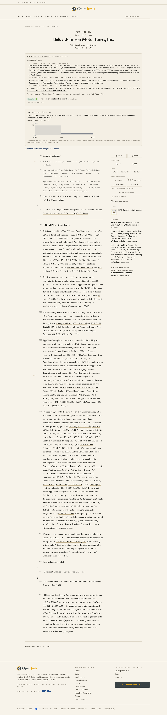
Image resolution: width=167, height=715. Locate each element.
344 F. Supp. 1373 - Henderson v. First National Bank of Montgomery (79, 77)
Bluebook (137, 172)
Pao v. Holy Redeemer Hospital (66, 85)
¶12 (40, 411)
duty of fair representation (83, 263)
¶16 (40, 581)
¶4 (41, 181)
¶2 (41, 161)
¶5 (41, 196)
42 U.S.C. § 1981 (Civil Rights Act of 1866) (49, 88)
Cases (20, 16)
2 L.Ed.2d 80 (48, 326)
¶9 (41, 277)
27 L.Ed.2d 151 (75, 484)
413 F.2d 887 (66, 487)
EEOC (45, 234)
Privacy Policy (109, 709)
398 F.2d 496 (59, 447)
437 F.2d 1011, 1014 (52, 616)
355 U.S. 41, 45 (80, 323)
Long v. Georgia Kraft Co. (61, 437)
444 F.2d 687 (72, 358)
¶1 (41, 155)
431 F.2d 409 (82, 213)
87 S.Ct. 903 (69, 270)
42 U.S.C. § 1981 (56, 263)
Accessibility (41, 709)
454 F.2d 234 (55, 429)
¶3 (41, 170)
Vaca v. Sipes (100, 94)
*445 (34, 376)
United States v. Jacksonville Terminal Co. (81, 433)
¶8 (41, 231)
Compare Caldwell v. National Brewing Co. (62, 466)
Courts (38, 16)
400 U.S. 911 (48, 484)
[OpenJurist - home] (83, 8)
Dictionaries (61, 16)
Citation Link (125, 172)
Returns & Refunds (67, 709)
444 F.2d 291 (56, 330)
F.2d (47, 26)
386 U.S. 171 (57, 270)
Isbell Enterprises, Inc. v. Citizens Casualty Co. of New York (71, 94)
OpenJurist (29, 26)
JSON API (118, 678)
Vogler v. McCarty (85, 429)
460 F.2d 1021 (58, 334)
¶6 (41, 209)
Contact (53, 709)
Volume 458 (39, 26)
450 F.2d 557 (80, 437)
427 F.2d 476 (62, 476)
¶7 (41, 225)
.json (37, 646)
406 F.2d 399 (75, 469)
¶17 (40, 594)
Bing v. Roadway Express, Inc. (79, 524)
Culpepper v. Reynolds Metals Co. (78, 387)
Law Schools (80, 687)
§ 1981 (58, 544)
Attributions (82, 709)
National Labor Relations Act (80, 267)
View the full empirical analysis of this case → (43, 149)
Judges (48, 16)
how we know (72, 99)
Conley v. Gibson (40, 94)
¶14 (40, 561)
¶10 (40, 312)
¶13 (40, 534)
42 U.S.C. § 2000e (69, 259)
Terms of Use (95, 709)
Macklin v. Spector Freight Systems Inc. (100, 115)
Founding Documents (83, 693)
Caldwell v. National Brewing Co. (58, 440)
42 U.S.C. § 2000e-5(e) (85, 234)
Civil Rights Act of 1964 (80, 426)
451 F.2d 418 (73, 354)
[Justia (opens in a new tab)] (46, 691)
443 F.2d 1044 (80, 440)
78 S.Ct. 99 (96, 323)
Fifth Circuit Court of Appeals (84, 45)
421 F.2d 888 (61, 401)
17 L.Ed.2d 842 (83, 270)
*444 (34, 161)
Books (75, 16)
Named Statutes (81, 690)
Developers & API (122, 671)
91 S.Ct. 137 (61, 484)
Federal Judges (81, 680)
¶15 (40, 571)
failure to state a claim (65, 280)
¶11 (40, 340)
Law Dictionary (80, 677)
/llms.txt (118, 674)
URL (114, 172)
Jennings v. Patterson (56, 527)
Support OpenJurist (132, 685)
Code (28, 16)
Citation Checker (81, 699)
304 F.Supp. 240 (72, 394)
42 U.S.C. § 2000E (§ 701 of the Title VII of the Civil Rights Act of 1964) (95, 88)
